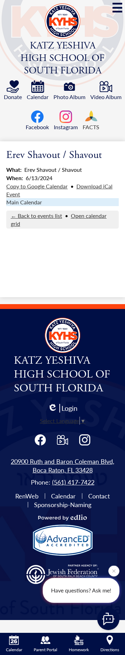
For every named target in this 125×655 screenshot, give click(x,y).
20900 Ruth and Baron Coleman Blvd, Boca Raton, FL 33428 (62, 465)
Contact (99, 496)
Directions (109, 650)
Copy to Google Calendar (37, 186)
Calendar (63, 496)
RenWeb (27, 496)
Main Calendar (24, 202)
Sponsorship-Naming (62, 504)
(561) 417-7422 (73, 482)
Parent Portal (45, 650)
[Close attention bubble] (113, 570)
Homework (79, 650)
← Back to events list (36, 216)
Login (69, 408)
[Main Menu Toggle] (117, 7)
